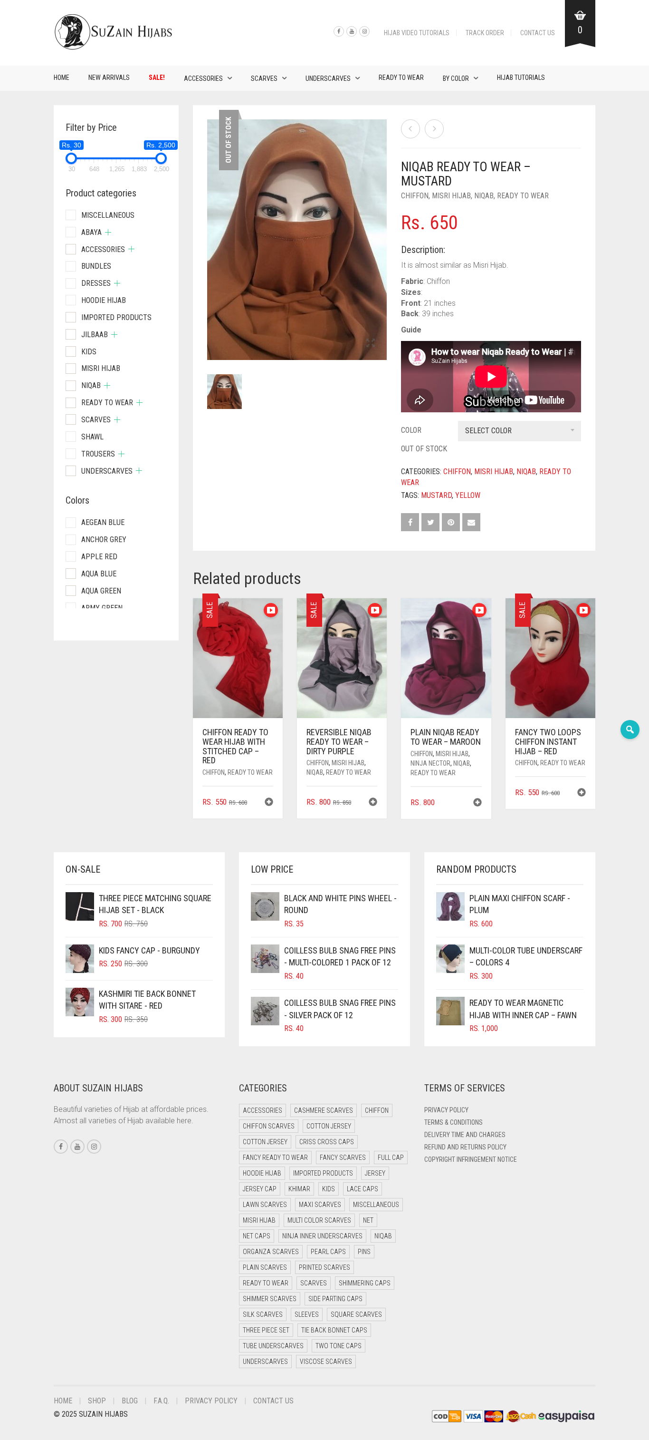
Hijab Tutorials (521, 77)
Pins (364, 1251)
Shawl (92, 436)
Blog (130, 1400)
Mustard (436, 495)
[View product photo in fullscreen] (370, 343)
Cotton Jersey (328, 1126)
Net (368, 1220)
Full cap (391, 1157)
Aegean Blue (102, 522)
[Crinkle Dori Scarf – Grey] (434, 128)
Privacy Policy (446, 1110)
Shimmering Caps (365, 1283)
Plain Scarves (265, 1267)
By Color (456, 78)
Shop (97, 1400)
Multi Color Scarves (319, 1220)
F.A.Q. (161, 1400)
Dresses (96, 283)
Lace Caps (362, 1189)
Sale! (157, 77)
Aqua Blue (98, 573)
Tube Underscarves (273, 1346)
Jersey (375, 1173)
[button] (269, 803)
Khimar (299, 1189)
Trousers (98, 453)
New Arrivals (109, 77)
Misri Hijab (451, 195)
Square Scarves (356, 1314)
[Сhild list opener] (108, 232)
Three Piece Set (266, 1330)
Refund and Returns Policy (465, 1147)
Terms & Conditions (453, 1122)
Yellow (467, 495)
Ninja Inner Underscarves (322, 1236)
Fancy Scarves (343, 1157)
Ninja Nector (430, 763)
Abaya (91, 232)
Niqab (484, 195)
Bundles (96, 266)
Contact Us (537, 33)
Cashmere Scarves (323, 1110)
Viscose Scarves (326, 1361)
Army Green (102, 608)
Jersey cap (260, 1189)
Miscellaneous (107, 215)
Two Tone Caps (338, 1346)
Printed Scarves (324, 1267)
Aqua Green (101, 590)
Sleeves (307, 1314)
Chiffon (415, 195)
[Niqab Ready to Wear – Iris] (410, 128)
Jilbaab (94, 334)
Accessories (203, 78)
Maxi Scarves (320, 1204)
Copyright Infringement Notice (470, 1159)
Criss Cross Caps (326, 1142)
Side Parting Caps (335, 1299)
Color (411, 430)
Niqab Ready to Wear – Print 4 (45, 5)
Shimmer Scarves (269, 1299)
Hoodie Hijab (103, 300)
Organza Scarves (271, 1251)
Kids (88, 351)
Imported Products (116, 317)
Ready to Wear (401, 77)
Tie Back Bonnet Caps (334, 1330)
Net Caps (256, 1236)
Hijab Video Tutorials (416, 33)
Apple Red (99, 556)
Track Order (485, 33)
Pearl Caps (328, 1251)
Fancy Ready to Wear (275, 1157)
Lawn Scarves (265, 1204)
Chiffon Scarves (269, 1126)
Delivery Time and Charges (465, 1134)
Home (61, 77)
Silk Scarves (263, 1314)
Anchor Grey (103, 539)
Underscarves (328, 78)
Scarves (264, 78)
